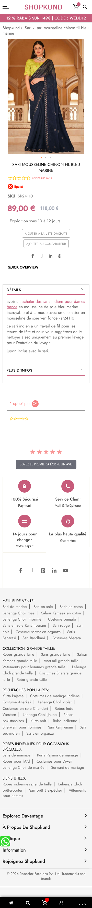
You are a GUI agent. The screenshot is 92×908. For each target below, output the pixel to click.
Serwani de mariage (67, 767)
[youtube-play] (65, 571)
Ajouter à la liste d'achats (46, 233)
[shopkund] (43, 7)
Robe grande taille (32, 679)
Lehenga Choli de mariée (23, 767)
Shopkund (11, 28)
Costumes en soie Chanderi (25, 708)
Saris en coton (71, 607)
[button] (41, 158)
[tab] (46, 290)
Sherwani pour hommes (22, 727)
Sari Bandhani (33, 638)
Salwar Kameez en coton (61, 613)
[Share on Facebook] (32, 255)
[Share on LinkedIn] (50, 255)
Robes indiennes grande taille (27, 784)
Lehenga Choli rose (18, 613)
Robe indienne (65, 721)
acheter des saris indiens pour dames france (46, 304)
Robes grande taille (18, 654)
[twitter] (32, 571)
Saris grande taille (55, 654)
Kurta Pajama (13, 696)
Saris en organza (40, 733)
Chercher (84, 7)
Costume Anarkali (17, 702)
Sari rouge (61, 625)
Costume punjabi (62, 619)
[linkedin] (54, 571)
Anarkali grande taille (61, 661)
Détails (14, 289)
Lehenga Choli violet (55, 702)
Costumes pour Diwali (54, 761)
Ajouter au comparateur (46, 244)
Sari (28, 28)
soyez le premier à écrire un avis (46, 464)
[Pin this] (59, 255)
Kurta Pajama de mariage (57, 755)
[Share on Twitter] (41, 255)
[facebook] (20, 571)
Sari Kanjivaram (60, 727)
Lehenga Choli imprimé (22, 619)
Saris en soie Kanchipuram (24, 625)
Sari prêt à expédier (45, 790)
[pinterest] (43, 571)
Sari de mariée (15, 607)
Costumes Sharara (66, 638)
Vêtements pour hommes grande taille (34, 667)
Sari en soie (43, 607)
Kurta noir (38, 721)
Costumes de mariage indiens (54, 696)
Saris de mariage (16, 755)
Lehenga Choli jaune (40, 714)
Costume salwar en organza (38, 632)
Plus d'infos (19, 370)
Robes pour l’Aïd (16, 761)
